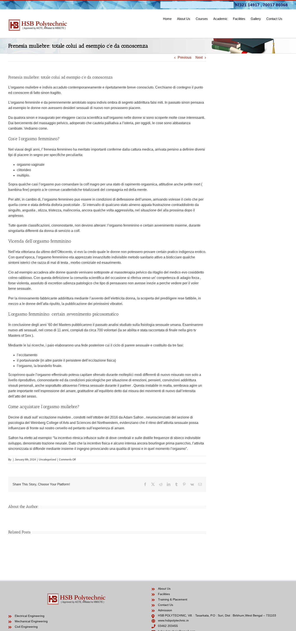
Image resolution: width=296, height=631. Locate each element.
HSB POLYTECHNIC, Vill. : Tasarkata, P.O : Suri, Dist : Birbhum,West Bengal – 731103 (217, 615)
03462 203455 (168, 626)
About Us (164, 588)
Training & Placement (172, 599)
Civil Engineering (26, 626)
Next (199, 57)
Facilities (164, 594)
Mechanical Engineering (31, 621)
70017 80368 (275, 5)
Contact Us (165, 605)
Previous (184, 57)
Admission (165, 610)
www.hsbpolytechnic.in (173, 620)
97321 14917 (247, 5)
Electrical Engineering (29, 616)
